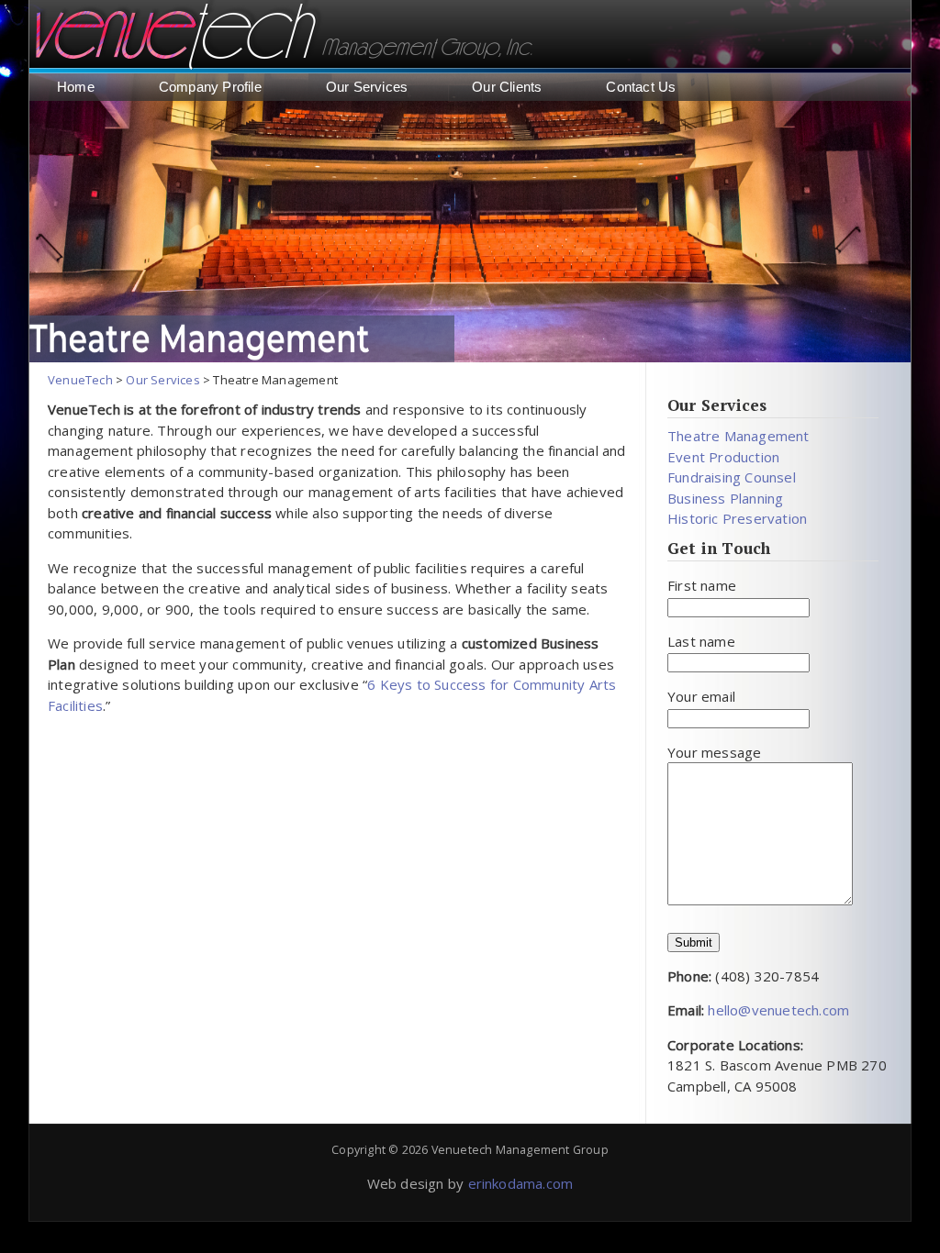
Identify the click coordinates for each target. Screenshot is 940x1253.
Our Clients (507, 86)
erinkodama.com (521, 1183)
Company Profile (210, 86)
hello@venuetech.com (776, 1010)
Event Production (723, 457)
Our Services (367, 86)
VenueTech (80, 379)
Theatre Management (738, 436)
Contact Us (641, 86)
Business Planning (725, 498)
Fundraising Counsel (731, 477)
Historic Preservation (737, 518)
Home (76, 86)
